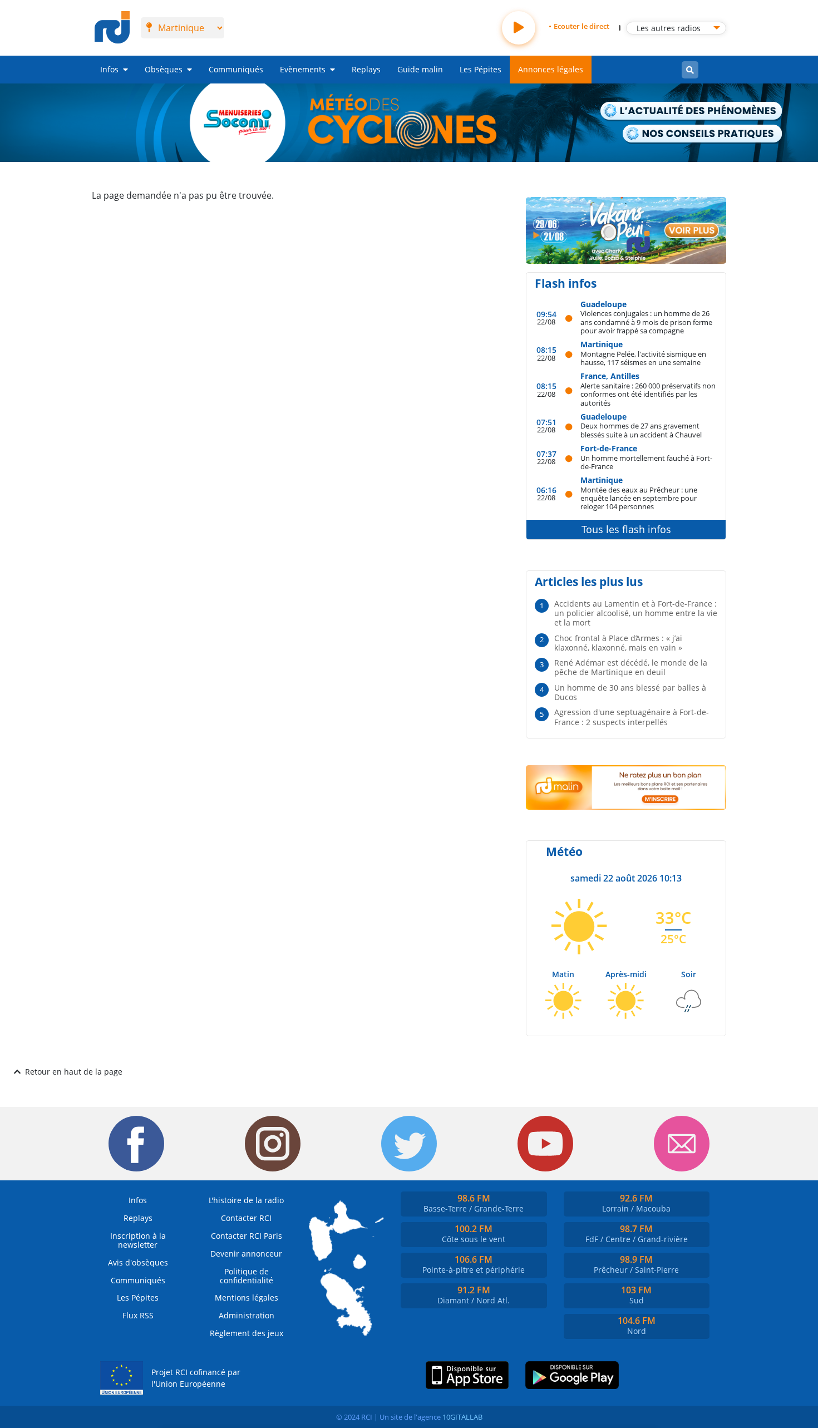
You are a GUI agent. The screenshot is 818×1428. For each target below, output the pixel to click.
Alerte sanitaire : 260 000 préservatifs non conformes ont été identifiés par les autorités (648, 394)
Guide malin (420, 69)
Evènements (303, 69)
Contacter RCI (246, 1218)
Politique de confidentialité (246, 1276)
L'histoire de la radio (246, 1200)
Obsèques (164, 69)
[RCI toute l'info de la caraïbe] (112, 27)
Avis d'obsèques (138, 1262)
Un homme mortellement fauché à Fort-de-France (646, 462)
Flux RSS (138, 1315)
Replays (366, 69)
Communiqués (236, 69)
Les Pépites (480, 69)
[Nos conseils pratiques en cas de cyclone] (703, 134)
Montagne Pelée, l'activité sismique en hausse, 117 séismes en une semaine (643, 358)
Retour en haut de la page (73, 1071)
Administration (246, 1315)
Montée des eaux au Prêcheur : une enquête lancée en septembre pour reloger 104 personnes (638, 498)
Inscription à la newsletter (138, 1240)
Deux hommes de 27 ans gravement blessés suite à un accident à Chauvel (641, 430)
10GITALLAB (462, 1417)
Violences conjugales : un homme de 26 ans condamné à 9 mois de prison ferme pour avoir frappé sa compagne (646, 321)
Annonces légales (550, 69)
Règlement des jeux (246, 1333)
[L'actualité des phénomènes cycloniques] (691, 111)
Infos (109, 69)
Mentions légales (246, 1297)
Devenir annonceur (246, 1253)
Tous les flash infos (626, 529)
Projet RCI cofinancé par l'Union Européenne (195, 1378)
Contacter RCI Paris (246, 1235)
